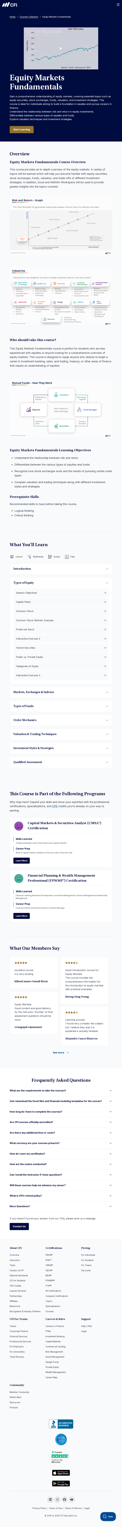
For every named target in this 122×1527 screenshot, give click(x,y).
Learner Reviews (18, 1291)
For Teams (86, 1265)
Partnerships (16, 1296)
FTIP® (48, 1285)
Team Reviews (17, 1357)
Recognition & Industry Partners (25, 1311)
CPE (54, 806)
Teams (13, 1326)
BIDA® (48, 1275)
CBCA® (49, 1270)
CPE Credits (15, 1285)
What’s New (15, 1397)
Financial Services (18, 1336)
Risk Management (54, 1351)
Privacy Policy (39, 1508)
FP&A (48, 1331)
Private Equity (52, 1367)
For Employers (17, 1346)
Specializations (53, 1306)
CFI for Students (17, 1280)
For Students (87, 1260)
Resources (15, 1402)
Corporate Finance (19, 1331)
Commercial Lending (55, 1346)
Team (12, 1265)
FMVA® (49, 1255)
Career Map (51, 1377)
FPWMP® (50, 1280)
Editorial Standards (19, 1275)
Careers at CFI (17, 1270)
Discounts (86, 1270)
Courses (50, 1311)
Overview (14, 1255)
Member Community (19, 1392)
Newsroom (15, 1306)
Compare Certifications (57, 1296)
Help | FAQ (86, 1326)
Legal (84, 1331)
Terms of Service (73, 1508)
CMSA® (49, 1265)
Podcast (14, 1407)
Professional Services (20, 1341)
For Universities (17, 1351)
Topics (49, 1301)
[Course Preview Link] (61, 48)
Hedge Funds (52, 1362)
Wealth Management (56, 1372)
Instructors (15, 1260)
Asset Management (55, 1357)
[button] (61, 1092)
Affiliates (14, 1301)
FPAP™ (49, 1260)
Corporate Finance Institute (10, 4)
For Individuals (88, 1255)
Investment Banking (55, 1336)
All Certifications (53, 1291)
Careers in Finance (55, 1326)
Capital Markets (53, 1341)
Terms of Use (55, 1508)
